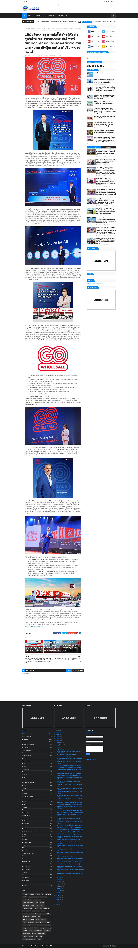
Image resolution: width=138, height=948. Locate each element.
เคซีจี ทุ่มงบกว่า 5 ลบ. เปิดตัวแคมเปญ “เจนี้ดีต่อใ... (69, 834)
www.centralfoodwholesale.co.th (34, 626)
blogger (69, 670)
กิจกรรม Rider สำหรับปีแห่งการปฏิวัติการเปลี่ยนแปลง (70, 832)
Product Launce (27, 869)
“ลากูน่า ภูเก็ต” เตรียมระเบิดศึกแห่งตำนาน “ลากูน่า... (70, 804)
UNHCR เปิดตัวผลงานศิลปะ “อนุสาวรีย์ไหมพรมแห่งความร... (69, 795)
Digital (25, 807)
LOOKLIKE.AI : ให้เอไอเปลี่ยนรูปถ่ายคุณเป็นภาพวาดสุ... (69, 785)
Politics (25, 872)
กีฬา (24, 777)
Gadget (25, 834)
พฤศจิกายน (60, 745)
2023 (57, 741)
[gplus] (113, 1)
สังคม (24, 766)
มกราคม (59, 892)
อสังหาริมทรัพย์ (26, 820)
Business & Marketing (40, 28)
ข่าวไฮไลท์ (94, 147)
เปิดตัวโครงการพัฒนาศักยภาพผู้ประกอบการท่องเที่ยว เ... (70, 853)
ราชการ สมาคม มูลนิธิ (27, 736)
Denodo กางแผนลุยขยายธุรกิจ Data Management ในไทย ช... (66, 755)
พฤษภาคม (59, 884)
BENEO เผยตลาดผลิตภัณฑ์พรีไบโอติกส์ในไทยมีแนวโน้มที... (69, 807)
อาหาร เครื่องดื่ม (26, 823)
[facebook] (104, 1)
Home (26, 28)
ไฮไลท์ (24, 742)
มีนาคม (59, 888)
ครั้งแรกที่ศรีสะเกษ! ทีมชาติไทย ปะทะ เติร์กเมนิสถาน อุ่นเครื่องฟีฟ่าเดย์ (104, 117)
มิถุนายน (59, 882)
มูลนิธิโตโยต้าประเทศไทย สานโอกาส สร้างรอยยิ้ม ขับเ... (69, 762)
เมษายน (59, 886)
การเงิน (24, 785)
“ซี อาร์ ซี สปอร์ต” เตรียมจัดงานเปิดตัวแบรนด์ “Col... (70, 810)
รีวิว (67, 16)
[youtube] (109, 1)
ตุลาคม (59, 747)
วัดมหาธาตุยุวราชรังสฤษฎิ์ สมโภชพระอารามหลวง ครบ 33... (70, 770)
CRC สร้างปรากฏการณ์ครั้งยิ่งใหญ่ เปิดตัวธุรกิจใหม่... (70, 825)
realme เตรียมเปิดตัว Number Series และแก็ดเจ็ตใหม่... (70, 846)
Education (26, 804)
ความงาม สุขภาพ (26, 769)
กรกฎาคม (59, 879)
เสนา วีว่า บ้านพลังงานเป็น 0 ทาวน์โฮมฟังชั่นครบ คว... (70, 812)
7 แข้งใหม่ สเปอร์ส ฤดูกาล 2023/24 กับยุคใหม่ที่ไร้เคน (70, 829)
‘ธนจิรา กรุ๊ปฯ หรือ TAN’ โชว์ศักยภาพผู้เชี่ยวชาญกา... (70, 827)
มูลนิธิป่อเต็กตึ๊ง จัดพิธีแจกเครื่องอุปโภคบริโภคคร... (69, 840)
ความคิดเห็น (108, 147)
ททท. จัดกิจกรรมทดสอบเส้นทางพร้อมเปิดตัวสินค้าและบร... (70, 822)
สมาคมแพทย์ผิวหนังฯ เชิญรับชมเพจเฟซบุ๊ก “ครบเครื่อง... (68, 818)
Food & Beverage (27, 815)
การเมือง (25, 875)
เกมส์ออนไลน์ (26, 880)
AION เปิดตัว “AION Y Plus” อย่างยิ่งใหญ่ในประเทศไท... (70, 858)
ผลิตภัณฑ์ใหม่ (37, 16)
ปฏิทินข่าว (61, 16)
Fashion (25, 850)
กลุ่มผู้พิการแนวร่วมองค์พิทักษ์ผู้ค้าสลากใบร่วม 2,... (69, 773)
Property (25, 812)
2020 (57, 900)
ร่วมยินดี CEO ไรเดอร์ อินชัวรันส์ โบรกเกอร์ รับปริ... (69, 767)
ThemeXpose (31, 945)
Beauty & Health (27, 761)
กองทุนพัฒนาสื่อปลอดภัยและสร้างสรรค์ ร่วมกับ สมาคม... (68, 842)
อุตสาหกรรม (25, 829)
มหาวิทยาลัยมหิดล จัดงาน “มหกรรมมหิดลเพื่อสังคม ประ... (69, 758)
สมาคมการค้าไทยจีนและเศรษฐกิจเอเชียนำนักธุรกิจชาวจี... (70, 870)
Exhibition (25, 788)
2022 (57, 895)
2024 (57, 738)
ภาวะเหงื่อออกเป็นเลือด (99, 73)
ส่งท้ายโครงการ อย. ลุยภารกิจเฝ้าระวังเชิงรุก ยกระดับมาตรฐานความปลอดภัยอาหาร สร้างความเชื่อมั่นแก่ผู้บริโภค (76, 22)
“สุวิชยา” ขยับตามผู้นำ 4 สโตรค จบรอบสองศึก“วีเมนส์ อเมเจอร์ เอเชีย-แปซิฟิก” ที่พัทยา (104, 131)
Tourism (25, 774)
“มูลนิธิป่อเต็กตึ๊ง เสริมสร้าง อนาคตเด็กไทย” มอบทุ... (69, 775)
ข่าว (29, 16)
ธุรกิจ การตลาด (31, 28)
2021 (57, 897)
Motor (25, 791)
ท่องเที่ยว (25, 780)
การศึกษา (25, 826)
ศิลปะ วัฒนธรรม (26, 861)
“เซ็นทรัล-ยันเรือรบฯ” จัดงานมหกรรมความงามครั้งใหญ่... (69, 792)
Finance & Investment (28, 782)
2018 (57, 904)
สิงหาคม (59, 877)
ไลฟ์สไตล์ (25, 848)
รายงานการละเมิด (91, 760)
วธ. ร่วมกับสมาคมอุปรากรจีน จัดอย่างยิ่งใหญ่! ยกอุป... (70, 765)
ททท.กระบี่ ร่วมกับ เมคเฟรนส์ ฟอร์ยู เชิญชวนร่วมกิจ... (70, 802)
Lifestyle (25, 839)
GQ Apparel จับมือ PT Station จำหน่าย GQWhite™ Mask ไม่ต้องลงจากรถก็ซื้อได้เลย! (104, 102)
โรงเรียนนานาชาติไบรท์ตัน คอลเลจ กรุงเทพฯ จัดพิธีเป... (69, 799)
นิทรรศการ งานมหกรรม (28, 796)
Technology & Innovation (29, 831)
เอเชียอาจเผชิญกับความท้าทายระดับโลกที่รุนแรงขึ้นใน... (69, 778)
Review (25, 885)
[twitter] (107, 1)
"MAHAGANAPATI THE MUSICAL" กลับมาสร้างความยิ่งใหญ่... (69, 751)
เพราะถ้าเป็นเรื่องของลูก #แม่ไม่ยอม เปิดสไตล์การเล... (70, 862)
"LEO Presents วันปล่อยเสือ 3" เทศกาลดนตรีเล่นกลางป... (69, 788)
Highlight (25, 739)
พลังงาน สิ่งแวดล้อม (27, 864)
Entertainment (112, 21)
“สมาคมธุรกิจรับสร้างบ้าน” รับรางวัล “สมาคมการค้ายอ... (70, 849)
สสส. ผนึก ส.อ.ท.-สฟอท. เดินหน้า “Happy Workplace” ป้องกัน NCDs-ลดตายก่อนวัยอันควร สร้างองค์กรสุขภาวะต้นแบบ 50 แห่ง (106, 152)
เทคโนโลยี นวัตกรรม (27, 845)
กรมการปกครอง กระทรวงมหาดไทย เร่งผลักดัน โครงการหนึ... (69, 836)
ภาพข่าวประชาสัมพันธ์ (50, 16)
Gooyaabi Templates (47, 945)
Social (25, 758)
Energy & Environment (28, 853)
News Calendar (27, 750)
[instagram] (111, 1)
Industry (25, 810)
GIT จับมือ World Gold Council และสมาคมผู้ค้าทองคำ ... (69, 866)
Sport (24, 772)
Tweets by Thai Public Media (94, 283)
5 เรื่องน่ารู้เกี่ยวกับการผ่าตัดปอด (65, 856)
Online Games (26, 866)
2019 (57, 902)
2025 (57, 736)
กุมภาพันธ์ (59, 890)
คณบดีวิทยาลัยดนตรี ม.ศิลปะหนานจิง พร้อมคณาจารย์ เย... (70, 873)
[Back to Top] (115, 946)
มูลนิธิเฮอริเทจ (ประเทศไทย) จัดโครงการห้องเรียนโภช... (69, 815)
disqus (74, 670)
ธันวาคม (59, 742)
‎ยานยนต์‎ (25, 793)
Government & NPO (45, 21)
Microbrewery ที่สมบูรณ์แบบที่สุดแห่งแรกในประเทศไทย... (68, 781)
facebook (80, 670)
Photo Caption (27, 755)
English (26, 1)
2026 (57, 734)
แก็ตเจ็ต (25, 837)
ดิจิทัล (24, 818)
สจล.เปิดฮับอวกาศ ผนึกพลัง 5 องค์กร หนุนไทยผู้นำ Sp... (70, 864)
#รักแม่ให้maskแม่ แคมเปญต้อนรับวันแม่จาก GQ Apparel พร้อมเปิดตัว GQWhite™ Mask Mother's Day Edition (104, 96)
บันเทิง (24, 801)
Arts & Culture (27, 842)
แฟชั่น (24, 856)
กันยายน (59, 749)
